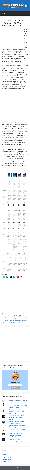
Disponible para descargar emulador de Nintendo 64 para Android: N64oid (17, 435)
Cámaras (4, 454)
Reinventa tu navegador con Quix (18, 400)
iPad (5, 313)
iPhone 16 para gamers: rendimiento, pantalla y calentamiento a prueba (15, 441)
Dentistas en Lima (7, 461)
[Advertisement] (12, 38)
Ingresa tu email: (15, 382)
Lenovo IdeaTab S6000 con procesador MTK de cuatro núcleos (16, 417)
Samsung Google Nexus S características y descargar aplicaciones (16, 411)
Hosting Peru (5, 456)
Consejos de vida (7, 459)
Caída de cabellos (7, 457)
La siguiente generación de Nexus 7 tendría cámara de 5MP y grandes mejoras (18, 405)
